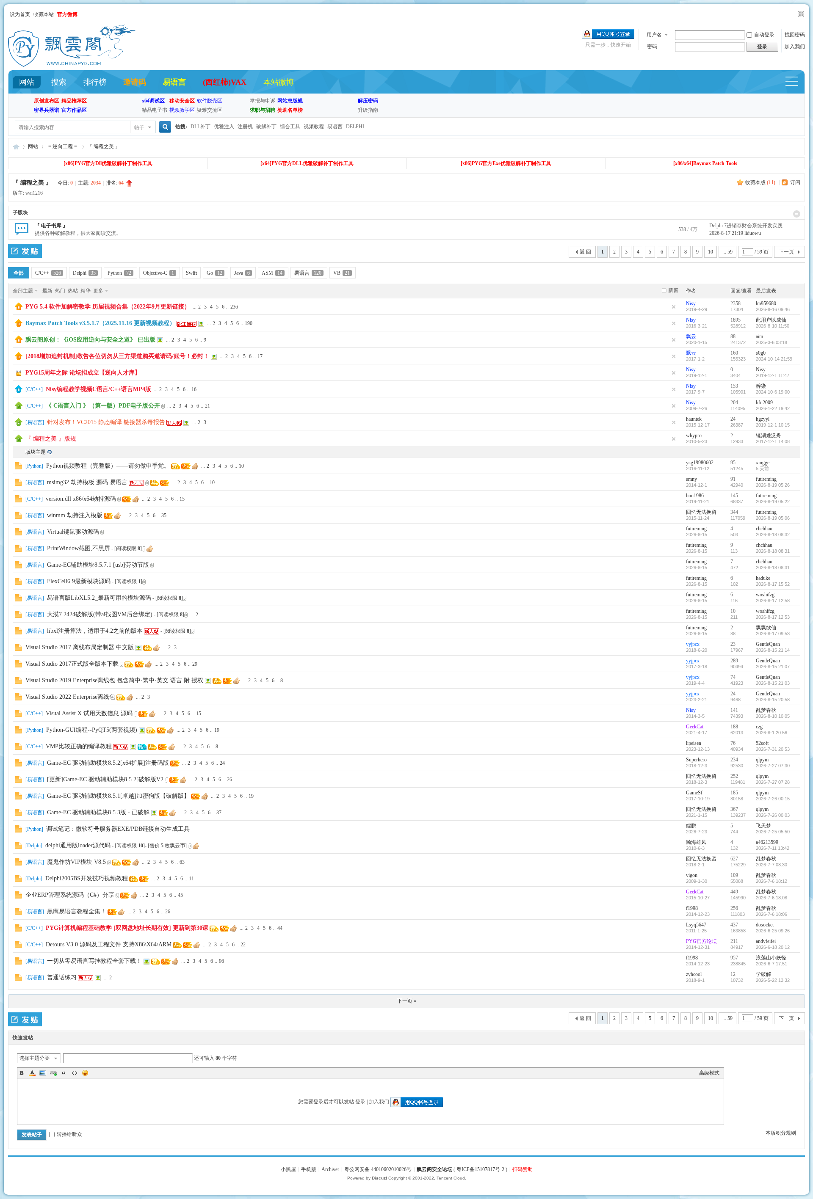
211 (734, 941)
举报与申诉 (262, 101)
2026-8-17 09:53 (773, 633)
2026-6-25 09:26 (773, 930)
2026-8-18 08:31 (773, 551)
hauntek (694, 419)
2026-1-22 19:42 (773, 408)
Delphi (84, 273)
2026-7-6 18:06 (771, 914)
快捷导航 (796, 82)
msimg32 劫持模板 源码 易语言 (87, 482)
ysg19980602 (699, 463)
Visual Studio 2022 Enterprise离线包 (70, 697)
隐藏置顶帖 (673, 306)
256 (734, 908)
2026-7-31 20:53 (773, 749)
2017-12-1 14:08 (773, 441)
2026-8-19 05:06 (773, 518)
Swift (191, 273)
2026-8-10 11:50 (772, 325)
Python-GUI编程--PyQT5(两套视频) (91, 730)
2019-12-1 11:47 (772, 375)
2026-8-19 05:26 (773, 485)
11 (191, 879)
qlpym (762, 760)
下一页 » (406, 1001)
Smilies (85, 1073)
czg (759, 727)
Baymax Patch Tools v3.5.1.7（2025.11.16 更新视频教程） (100, 323)
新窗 (673, 290)
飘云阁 (16, 147)
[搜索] (164, 127)
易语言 (174, 82)
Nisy (691, 303)
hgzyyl (762, 419)
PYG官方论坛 (701, 941)
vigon (691, 875)
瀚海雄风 (696, 842)
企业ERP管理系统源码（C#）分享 (69, 895)
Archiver (330, 1169)
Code (74, 1073)
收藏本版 (760, 182)
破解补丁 (266, 127)
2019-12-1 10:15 (773, 424)
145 (734, 496)
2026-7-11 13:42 (772, 848)
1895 (735, 320)
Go (214, 273)
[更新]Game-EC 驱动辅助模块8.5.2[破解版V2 (105, 779)
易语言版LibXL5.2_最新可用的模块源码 (99, 598)
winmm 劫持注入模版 (74, 515)
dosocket (765, 925)
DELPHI (355, 127)
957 (734, 958)
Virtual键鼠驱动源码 (73, 532)
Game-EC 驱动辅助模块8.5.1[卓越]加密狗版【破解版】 (118, 796)
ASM (272, 273)
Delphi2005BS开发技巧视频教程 (86, 878)
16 (193, 389)
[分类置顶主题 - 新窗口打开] (18, 391)
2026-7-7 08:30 (771, 864)
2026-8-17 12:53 (773, 617)
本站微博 (278, 82)
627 (734, 859)
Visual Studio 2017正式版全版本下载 (72, 664)
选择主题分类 (34, 1058)
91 (733, 479)
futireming (766, 479)
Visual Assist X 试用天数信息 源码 (89, 713)
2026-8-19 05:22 (773, 501)
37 (218, 813)
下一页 (786, 252)
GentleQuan (768, 644)
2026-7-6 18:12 (771, 881)
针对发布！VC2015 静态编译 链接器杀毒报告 (106, 422)
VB (341, 273)
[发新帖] (25, 251)
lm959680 (766, 303)
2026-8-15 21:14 (773, 650)
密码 (652, 47)
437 (734, 925)
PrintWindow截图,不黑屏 (78, 548)
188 (734, 727)
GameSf (694, 793)
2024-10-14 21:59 (774, 358)
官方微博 (67, 14)
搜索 (58, 82)
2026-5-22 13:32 (773, 980)
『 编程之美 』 (103, 146)
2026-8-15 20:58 (773, 699)
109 (734, 875)
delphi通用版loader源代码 (78, 845)
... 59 (727, 252)
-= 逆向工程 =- (63, 146)
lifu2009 (764, 402)
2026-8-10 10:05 (773, 716)
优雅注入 (224, 127)
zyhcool (694, 974)
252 (734, 776)
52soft (762, 743)
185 (734, 793)
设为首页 (20, 14)
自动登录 (764, 35)
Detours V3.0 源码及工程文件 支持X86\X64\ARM (108, 944)
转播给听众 (69, 1134)
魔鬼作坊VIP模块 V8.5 (76, 862)
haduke (763, 578)
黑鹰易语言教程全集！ (76, 911)
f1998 (692, 908)
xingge (762, 463)
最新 (47, 291)
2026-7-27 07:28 (773, 782)
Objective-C (158, 273)
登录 (360, 1102)
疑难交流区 (209, 110)
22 (243, 945)
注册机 (245, 127)
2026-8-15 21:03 (773, 683)
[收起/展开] (796, 214)
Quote (64, 1073)
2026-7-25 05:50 (773, 831)
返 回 (585, 252)
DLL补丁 (200, 127)
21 (207, 406)
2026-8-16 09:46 (773, 309)
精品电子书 (154, 110)
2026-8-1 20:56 (771, 732)
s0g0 (761, 353)
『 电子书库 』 (51, 226)
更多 (98, 291)
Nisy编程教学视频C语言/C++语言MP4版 (98, 389)
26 (229, 780)
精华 (85, 291)
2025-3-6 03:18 (771, 342)
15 (182, 499)
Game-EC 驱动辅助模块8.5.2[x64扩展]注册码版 (108, 763)
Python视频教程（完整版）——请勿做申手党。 (108, 466)
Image (43, 1073)
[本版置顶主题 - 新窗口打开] (18, 408)
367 (734, 809)
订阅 (795, 182)
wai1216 (34, 193)
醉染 (761, 386)
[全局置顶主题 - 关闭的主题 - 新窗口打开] (19, 375)
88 (733, 336)
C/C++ (48, 273)
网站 (26, 82)
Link (53, 1073)
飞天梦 (763, 826)
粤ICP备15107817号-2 (480, 1169)
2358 (735, 303)
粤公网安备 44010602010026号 (378, 1169)
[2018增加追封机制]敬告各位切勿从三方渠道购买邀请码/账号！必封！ (117, 356)
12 (733, 974)
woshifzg (765, 595)
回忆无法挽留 (701, 512)
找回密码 (795, 35)
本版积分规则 (781, 1133)
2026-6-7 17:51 (771, 963)
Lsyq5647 (696, 925)
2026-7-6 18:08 (771, 897)
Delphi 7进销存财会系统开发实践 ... (748, 226)
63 (182, 862)
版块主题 (35, 452)
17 (260, 356)
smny (691, 479)
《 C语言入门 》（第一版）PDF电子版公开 (103, 405)
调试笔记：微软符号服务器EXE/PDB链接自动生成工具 (118, 829)
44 (279, 928)
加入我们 (795, 47)
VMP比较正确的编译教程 (79, 746)
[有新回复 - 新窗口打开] (18, 468)
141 (734, 710)
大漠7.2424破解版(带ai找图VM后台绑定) (99, 614)
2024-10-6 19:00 (773, 391)
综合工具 (290, 127)
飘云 (691, 336)
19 (216, 730)
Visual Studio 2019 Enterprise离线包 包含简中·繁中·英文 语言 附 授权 (114, 680)
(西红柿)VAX (224, 82)
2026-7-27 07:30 (773, 765)
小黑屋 (288, 1169)
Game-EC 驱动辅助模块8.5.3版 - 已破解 (98, 812)
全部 (19, 273)
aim (759, 336)
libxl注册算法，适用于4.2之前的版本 (95, 631)
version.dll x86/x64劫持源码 (81, 499)
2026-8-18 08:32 (773, 534)
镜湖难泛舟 (768, 435)
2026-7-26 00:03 (773, 815)
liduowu (752, 233)
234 (734, 760)
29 (194, 664)
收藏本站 (43, 14)
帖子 (139, 127)
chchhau (764, 529)
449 (734, 892)
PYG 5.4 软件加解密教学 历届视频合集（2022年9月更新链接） (107, 306)
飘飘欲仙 (766, 628)
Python (119, 273)
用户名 (654, 35)
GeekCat (694, 727)
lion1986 (695, 496)
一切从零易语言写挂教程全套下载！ (94, 961)
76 (733, 743)
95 (733, 463)
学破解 (763, 974)
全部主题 (23, 291)
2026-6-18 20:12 (773, 947)
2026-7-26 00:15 (773, 798)
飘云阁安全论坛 (434, 1169)
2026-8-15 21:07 (773, 666)
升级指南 (368, 110)
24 (733, 419)
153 (734, 386)
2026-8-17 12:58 (773, 600)
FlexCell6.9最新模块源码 (79, 581)
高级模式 (709, 1073)
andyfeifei (766, 941)
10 (710, 252)
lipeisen (693, 743)
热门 (60, 291)
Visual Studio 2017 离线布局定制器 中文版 (79, 647)
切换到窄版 (800, 14)
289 (734, 661)
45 (180, 895)
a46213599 (767, 842)
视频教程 (314, 127)
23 (733, 644)
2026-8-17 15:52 (773, 584)
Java (242, 273)
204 (734, 402)
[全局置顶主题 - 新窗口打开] (18, 308)
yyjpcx (693, 644)
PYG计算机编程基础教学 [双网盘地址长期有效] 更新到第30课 (127, 928)
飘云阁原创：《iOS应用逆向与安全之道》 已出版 (90, 339)
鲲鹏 (691, 826)
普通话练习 (62, 977)
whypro (694, 435)
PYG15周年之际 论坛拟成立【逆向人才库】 (83, 372)
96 (221, 961)
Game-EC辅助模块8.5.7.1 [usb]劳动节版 (98, 565)
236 (234, 307)
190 (248, 323)
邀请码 (134, 82)
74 (733, 677)
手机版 (308, 1169)
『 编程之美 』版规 (50, 438)
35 (163, 515)
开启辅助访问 (793, 14)
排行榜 (94, 82)
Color (32, 1073)
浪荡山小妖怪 (771, 958)
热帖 (73, 291)
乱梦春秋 (766, 710)
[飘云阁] (72, 65)
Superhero (696, 760)
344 (734, 512)
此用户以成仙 (771, 320)
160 (734, 353)
